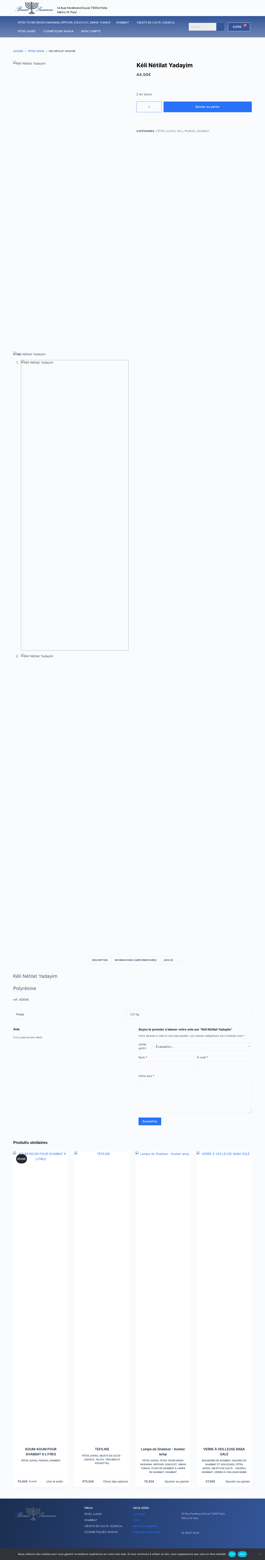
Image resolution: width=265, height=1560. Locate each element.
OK (232, 1554)
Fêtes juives (166, 131)
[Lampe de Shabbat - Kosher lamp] (163, 1296)
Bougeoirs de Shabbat (216, 1460)
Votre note (143, 1046)
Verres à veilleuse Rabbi (230, 1472)
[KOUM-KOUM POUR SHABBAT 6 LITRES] (40, 1296)
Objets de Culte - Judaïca (229, 1468)
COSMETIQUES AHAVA (58, 31)
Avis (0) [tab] (168, 960)
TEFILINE (102, 1449)
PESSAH (190, 131)
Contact (139, 1514)
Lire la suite (55, 1481)
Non (242, 1554)
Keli (180, 131)
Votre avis (146, 1076)
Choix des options (115, 1481)
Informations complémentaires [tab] (136, 960)
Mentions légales (145, 1526)
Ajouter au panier (207, 107)
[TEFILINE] (102, 1296)
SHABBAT (122, 22)
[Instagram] (217, 1545)
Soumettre (149, 1121)
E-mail (202, 1057)
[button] (123, 22)
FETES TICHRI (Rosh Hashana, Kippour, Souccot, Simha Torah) (64, 22)
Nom (143, 1057)
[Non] (260, 1554)
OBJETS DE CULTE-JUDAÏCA (156, 22)
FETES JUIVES (27, 31)
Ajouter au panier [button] (177, 1481)
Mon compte (90, 31)
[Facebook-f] (208, 1545)
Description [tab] (100, 960)
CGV (136, 1520)
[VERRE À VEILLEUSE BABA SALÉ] (224, 1296)
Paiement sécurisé (146, 1532)
